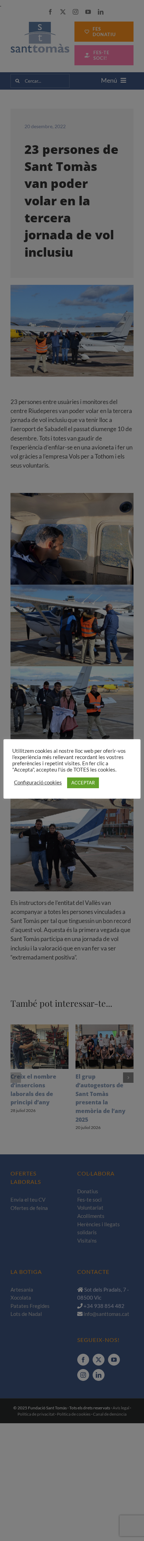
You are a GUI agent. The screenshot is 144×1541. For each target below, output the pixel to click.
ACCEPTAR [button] (83, 782)
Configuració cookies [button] (38, 782)
